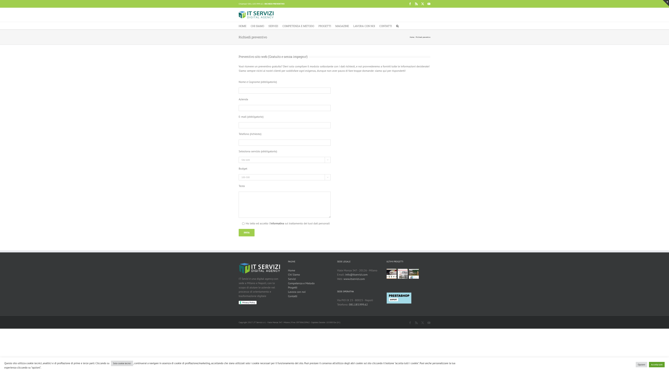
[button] (397, 25)
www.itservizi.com (354, 279)
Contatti (292, 296)
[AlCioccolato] (391, 273)
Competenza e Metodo (301, 283)
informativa (277, 223)
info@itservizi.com (356, 274)
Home (291, 270)
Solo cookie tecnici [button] (122, 363)
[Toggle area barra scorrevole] (666, 3)
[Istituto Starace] (414, 273)
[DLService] (403, 273)
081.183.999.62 (358, 304)
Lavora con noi (297, 291)
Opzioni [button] (641, 364)
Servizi (292, 279)
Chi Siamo (294, 274)
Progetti (292, 287)
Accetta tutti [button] (657, 364)
